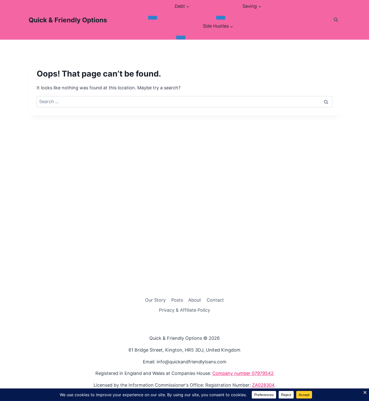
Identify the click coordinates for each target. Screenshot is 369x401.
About (194, 300)
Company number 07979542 (243, 373)
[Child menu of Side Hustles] (180, 37)
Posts (177, 300)
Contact (215, 300)
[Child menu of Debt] (152, 17)
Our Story (155, 300)
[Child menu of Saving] (220, 17)
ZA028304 (263, 385)
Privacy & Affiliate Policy (184, 310)
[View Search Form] (335, 19)
